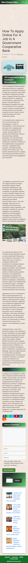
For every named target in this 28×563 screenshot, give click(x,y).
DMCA (21, 557)
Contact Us (15, 557)
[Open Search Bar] (23, 2)
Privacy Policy (14, 559)
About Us (7, 557)
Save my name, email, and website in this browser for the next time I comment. (13, 463)
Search (8, 477)
